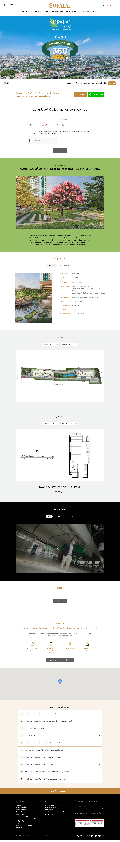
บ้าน (22, 11)
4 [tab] (64, 76)
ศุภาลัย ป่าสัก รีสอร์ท (22, 816)
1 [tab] (55, 76)
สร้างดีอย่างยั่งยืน (21, 807)
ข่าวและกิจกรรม (21, 810)
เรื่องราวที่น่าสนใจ (21, 812)
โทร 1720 (10, 5)
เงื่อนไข (43, 132)
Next (116, 47)
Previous (4, 47)
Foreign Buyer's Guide (53, 805)
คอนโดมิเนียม (37, 11)
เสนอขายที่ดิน (49, 810)
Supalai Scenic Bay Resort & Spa (28, 819)
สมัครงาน (19, 823)
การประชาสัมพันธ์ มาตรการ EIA (55, 812)
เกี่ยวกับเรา (95, 11)
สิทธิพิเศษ (54, 11)
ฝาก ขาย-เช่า (49, 814)
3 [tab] (61, 76)
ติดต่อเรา (19, 828)
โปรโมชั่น (46, 11)
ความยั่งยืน (75, 11)
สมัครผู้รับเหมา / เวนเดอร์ (24, 825)
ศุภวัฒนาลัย (20, 821)
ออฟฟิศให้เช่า (85, 11)
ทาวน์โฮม (28, 11)
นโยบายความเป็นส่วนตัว (54, 132)
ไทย (114, 5)
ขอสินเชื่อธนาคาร (50, 807)
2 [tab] (58, 76)
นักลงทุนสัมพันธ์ (65, 11)
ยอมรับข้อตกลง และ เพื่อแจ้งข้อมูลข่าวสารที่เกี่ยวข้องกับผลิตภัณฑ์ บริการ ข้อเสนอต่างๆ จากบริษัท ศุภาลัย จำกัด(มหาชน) (61, 133)
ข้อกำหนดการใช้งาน (58, 836)
